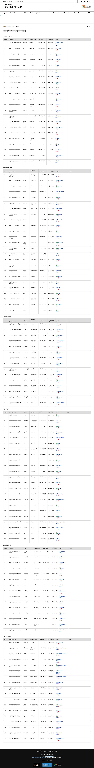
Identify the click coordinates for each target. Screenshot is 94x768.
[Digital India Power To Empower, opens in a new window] (57, 765)
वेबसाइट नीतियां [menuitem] (39, 751)
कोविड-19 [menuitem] (20, 13)
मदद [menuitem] (45, 751)
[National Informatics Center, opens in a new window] (47, 765)
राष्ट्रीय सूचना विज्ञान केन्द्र (49, 756)
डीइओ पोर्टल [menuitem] (37, 13)
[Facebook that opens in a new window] (87, 27)
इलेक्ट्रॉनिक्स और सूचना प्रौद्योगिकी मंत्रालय (39, 757)
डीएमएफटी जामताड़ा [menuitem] (46, 13)
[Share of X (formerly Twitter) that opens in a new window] (90, 27)
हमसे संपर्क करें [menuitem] (50, 751)
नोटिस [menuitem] (65, 13)
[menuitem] (75, 1)
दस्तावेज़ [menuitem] (59, 13)
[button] (89, 13)
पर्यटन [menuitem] (54, 13)
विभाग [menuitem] (31, 13)
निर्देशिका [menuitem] (26, 13)
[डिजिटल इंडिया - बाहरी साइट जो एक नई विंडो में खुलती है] (84, 10)
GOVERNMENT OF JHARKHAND (16, 1)
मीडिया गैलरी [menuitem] (76, 13)
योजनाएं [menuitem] (70, 13)
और (56, 45)
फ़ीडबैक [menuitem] (56, 751)
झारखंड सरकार (5, 1)
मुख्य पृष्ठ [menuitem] (5, 13)
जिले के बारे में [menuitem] (12, 13)
